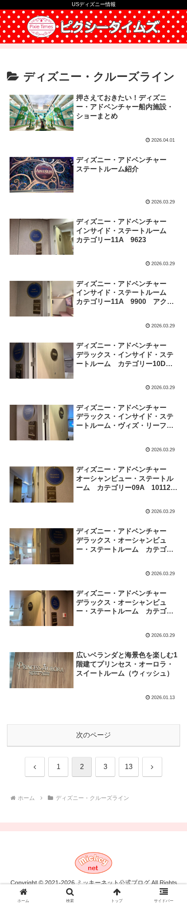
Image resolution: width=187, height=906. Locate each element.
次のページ (93, 735)
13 (129, 766)
